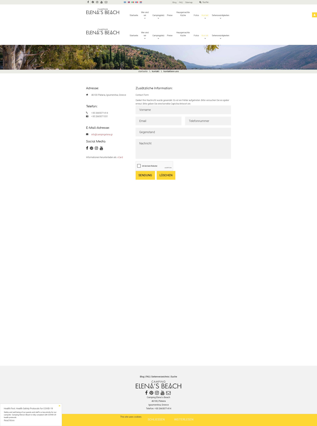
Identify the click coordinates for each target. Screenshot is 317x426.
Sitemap (189, 2)
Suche (174, 376)
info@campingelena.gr (102, 134)
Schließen (156, 419)
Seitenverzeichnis (160, 376)
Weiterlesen (183, 419)
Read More (9, 420)
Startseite (143, 71)
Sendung (145, 175)
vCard (120, 157)
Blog (174, 2)
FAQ (181, 2)
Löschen (165, 175)
